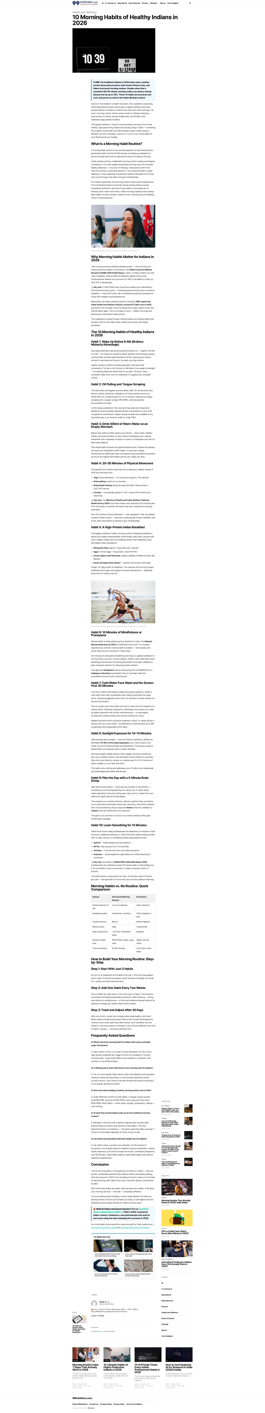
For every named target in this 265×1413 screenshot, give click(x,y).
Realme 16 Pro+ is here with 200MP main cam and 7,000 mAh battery (170, 1110)
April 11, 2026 (165, 1139)
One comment (78, 1386)
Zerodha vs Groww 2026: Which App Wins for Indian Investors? (78, 1329)
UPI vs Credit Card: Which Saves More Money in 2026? (175, 1232)
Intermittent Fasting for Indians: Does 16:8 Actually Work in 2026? (176, 1264)
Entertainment (134, 3)
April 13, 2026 (165, 1236)
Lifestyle (153, 3)
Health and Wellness (84, 12)
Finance (145, 3)
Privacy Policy (119, 1404)
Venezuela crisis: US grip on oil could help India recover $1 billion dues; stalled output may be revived (171, 1149)
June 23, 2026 (165, 1128)
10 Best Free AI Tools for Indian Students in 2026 (170, 1136)
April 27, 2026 (165, 1205)
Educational (122, 3)
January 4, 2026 (166, 1155)
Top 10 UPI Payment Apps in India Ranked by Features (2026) (170, 1163)
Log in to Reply (97, 1316)
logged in (101, 1331)
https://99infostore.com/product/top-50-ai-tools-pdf (109, 1311)
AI (103, 3)
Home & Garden (167, 1318)
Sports (163, 3)
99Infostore (91, 1408)
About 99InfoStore (80, 1404)
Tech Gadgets (172, 3)
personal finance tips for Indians (135, 1227)
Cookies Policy (106, 1404)
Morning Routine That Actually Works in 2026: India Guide (175, 1201)
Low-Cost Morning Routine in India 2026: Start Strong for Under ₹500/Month (170, 1123)
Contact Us (93, 1404)
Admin (101, 1302)
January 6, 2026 (166, 1114)
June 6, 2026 (165, 1269)
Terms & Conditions (134, 1404)
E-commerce (110, 3)
